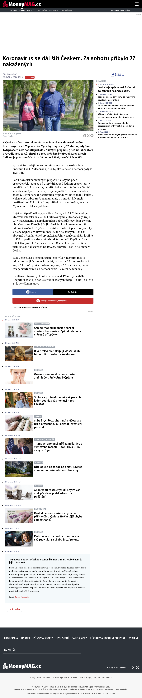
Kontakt (55, 677)
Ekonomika (11, 638)
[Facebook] (84, 135)
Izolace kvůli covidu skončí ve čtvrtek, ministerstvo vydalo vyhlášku (116, 107)
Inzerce (74, 677)
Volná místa (107, 677)
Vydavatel (64, 677)
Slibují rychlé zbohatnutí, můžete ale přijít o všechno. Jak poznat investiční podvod (58, 424)
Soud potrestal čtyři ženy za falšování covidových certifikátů (116, 98)
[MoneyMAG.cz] (22, 4)
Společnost (67, 10)
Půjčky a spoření (43, 638)
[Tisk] (91, 135)
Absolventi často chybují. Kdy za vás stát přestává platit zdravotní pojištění (57, 493)
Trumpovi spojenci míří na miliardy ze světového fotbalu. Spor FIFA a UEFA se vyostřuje (58, 447)
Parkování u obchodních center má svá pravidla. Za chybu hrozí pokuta (56, 538)
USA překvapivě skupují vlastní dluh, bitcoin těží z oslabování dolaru (57, 352)
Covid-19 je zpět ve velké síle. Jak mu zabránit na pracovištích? (116, 89)
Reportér (9, 649)
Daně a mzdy (79, 638)
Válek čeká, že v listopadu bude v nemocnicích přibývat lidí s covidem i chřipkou (116, 126)
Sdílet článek (118, 75)
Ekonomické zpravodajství (22, 10)
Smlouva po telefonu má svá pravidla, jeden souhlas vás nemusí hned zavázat (58, 401)
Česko (44, 307)
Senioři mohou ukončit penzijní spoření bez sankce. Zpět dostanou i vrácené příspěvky (57, 331)
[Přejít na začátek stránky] (137, 677)
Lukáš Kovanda (22, 597)
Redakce (46, 677)
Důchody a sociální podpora (107, 638)
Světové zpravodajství (48, 10)
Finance (25, 638)
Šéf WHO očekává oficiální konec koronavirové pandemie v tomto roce (116, 115)
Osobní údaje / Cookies (89, 677)
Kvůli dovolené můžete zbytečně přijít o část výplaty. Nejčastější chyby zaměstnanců (58, 516)
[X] (88, 135)
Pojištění (63, 638)
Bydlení (133, 638)
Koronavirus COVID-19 (30, 307)
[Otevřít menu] (137, 4)
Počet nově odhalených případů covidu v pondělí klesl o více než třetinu (117, 136)
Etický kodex (35, 677)
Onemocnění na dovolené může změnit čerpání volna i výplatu (54, 376)
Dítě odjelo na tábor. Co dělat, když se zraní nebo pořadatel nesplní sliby (58, 468)
